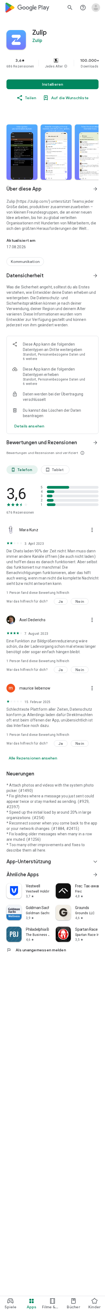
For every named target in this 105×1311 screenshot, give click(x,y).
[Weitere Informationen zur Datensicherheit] (29, 426)
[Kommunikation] (25, 261)
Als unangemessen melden (36, 950)
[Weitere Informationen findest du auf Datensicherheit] (95, 275)
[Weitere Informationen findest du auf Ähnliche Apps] (95, 874)
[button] (65, 66)
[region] (52, 63)
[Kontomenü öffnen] (95, 7)
